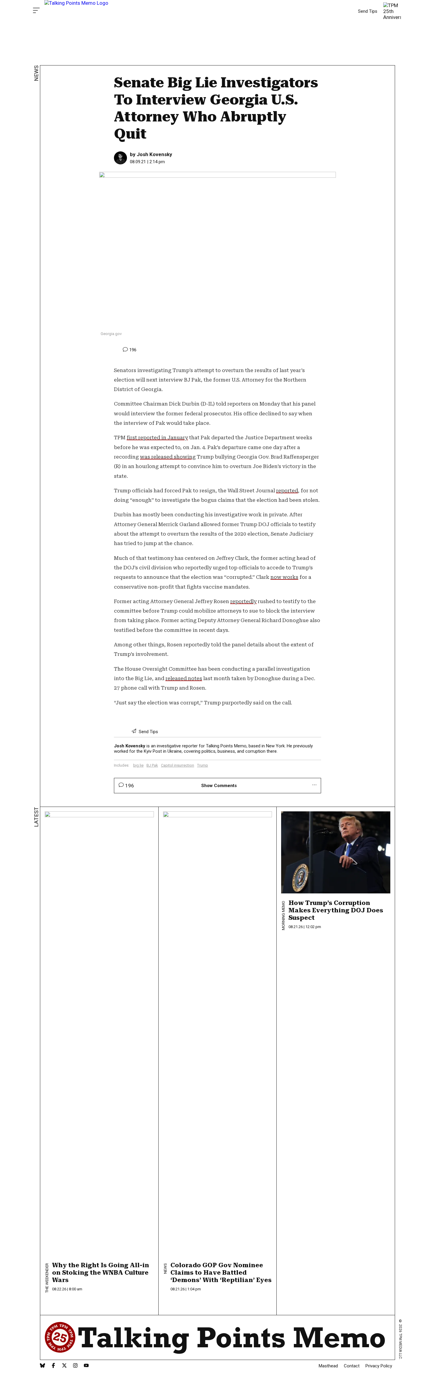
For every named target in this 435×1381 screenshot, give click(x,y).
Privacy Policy (378, 1366)
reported (287, 491)
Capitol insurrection (177, 765)
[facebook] (53, 1366)
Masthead (328, 1366)
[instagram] (75, 1366)
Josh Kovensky (154, 154)
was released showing (168, 457)
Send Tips (367, 11)
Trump (202, 765)
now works (284, 577)
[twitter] (64, 1366)
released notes (183, 678)
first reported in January (157, 437)
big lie (138, 765)
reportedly (243, 601)
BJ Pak (152, 765)
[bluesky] (42, 1366)
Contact (352, 1366)
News (36, 73)
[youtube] (86, 1366)
